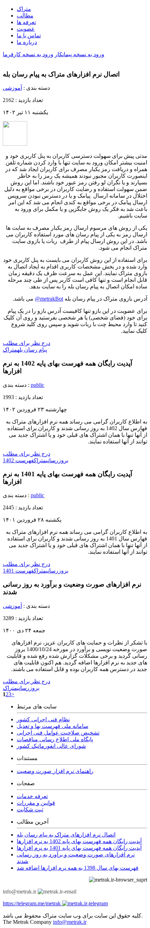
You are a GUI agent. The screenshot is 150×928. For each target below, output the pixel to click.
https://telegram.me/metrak (32, 903)
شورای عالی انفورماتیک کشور (51, 746)
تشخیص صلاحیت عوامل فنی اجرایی (58, 733)
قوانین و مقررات (36, 803)
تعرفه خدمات (32, 796)
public (37, 385)
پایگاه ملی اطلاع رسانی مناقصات (55, 739)
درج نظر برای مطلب (26, 343)
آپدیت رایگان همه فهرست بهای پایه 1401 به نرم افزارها (79, 848)
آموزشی (12, 88)
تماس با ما (29, 35)
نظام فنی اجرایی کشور (43, 719)
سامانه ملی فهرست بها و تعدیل (52, 726)
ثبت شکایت (30, 809)
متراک (24, 9)
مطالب (25, 16)
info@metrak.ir (70, 922)
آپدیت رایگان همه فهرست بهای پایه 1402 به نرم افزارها (79, 841)
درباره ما (27, 42)
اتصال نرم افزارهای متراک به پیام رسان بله (66, 835)
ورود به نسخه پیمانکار (79, 54)
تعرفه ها (26, 22)
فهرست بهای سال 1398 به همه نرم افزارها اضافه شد (77, 868)
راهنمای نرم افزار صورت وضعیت (55, 771)
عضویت (26, 29)
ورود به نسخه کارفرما (28, 54)
